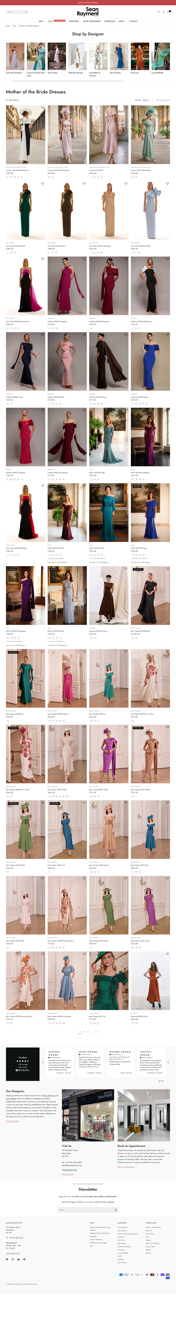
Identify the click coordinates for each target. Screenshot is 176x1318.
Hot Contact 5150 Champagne (100, 246)
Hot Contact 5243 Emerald (15, 246)
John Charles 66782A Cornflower (59, 1016)
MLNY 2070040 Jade (97, 472)
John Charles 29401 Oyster (57, 789)
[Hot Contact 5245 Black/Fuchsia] (25, 286)
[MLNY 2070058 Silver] (67, 595)
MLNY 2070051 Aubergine (16, 631)
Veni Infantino (49, 1095)
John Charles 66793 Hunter (98, 941)
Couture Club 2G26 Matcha (141, 170)
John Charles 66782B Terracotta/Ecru (19, 1016)
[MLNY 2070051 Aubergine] (25, 595)
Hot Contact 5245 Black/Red (16, 548)
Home (8, 26)
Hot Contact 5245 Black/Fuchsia (17, 321)
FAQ (147, 1237)
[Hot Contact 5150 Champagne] (108, 210)
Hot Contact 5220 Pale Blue (141, 246)
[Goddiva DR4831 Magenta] (67, 286)
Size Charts (150, 1234)
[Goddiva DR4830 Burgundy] (108, 286)
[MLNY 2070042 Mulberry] (150, 437)
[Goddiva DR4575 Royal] (150, 361)
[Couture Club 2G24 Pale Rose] (67, 134)
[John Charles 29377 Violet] (108, 754)
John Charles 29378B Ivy (14, 714)
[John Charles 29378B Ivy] (25, 678)
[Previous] (8, 81)
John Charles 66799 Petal (15, 941)
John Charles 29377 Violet (98, 789)
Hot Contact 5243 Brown (56, 246)
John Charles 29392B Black (140, 631)
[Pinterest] (26, 1259)
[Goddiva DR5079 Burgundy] (67, 437)
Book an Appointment (153, 1227)
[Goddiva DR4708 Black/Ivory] (150, 286)
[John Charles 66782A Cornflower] (67, 980)
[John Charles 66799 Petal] (25, 905)
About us (149, 1230)
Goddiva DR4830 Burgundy (99, 321)
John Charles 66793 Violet (140, 941)
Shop (41, 21)
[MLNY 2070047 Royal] (150, 512)
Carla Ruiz (121, 1240)
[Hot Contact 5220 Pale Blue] (150, 210)
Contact (133, 21)
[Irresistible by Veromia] (98, 56)
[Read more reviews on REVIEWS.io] (23, 1070)
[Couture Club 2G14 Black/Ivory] (25, 134)
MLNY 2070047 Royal (139, 548)
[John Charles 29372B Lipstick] (67, 678)
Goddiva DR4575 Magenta (15, 472)
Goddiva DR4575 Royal (139, 397)
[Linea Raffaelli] (161, 56)
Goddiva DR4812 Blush (56, 397)
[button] (43, 1062)
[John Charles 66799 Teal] (150, 829)
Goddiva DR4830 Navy (14, 397)
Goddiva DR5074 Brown (98, 397)
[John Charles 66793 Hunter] (108, 905)
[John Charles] (119, 56)
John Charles (115, 72)
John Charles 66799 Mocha (99, 865)
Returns (148, 1250)
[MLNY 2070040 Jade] (108, 437)
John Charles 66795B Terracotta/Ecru (61, 941)
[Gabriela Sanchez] (77, 56)
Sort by (138, 100)
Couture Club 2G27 (96, 170)
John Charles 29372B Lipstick (58, 714)
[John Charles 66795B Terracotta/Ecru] (67, 905)
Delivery (148, 1253)
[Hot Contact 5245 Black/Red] (25, 512)
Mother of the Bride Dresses (29, 26)
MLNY (91, 469)
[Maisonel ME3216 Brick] (150, 980)
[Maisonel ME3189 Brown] (108, 595)
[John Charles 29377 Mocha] (150, 754)
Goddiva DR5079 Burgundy (58, 472)
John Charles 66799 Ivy (97, 714)
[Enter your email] (115, 1209)
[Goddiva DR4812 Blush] (67, 361)
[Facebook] (8, 1259)
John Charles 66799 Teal (139, 865)
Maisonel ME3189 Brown (98, 631)
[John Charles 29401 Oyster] (67, 754)
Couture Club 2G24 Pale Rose (58, 170)
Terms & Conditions (153, 1243)
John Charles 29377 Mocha (140, 789)
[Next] (168, 81)
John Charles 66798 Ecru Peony (142, 714)
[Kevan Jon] (140, 56)
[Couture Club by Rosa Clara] (36, 56)
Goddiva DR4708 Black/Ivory (141, 321)
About (121, 21)
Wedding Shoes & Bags (98, 1243)
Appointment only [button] (13, 1253)
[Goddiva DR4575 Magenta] (25, 437)
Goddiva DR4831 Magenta (57, 321)
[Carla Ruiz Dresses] (15, 56)
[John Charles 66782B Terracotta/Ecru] (25, 980)
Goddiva (51, 318)
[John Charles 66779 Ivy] (108, 980)
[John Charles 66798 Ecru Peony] (150, 678)
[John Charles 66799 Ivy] (108, 678)
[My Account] (163, 12)
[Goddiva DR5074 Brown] (108, 361)
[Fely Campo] (57, 56)
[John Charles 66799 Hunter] (25, 829)
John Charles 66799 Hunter (15, 865)
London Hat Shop (96, 1239)
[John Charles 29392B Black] (150, 595)
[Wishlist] (158, 12)
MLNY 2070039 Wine (56, 548)
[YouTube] (20, 1259)
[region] (105, 1062)
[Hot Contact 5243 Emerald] (25, 210)
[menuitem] (43, 21)
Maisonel (92, 628)
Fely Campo (52, 72)
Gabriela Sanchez (75, 72)
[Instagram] (14, 1259)
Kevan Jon (135, 72)
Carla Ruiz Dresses (14, 72)
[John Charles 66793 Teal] (67, 829)
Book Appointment (92, 21)
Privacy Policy (151, 1246)
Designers (73, 21)
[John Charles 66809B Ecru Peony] (25, 754)
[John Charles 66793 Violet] (150, 905)
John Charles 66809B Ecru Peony (18, 789)
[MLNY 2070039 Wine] (67, 512)
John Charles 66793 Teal (56, 865)
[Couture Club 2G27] (108, 134)
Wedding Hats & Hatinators (100, 1233)
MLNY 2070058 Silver (56, 631)
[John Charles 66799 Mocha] (108, 829)
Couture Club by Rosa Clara (16, 167)
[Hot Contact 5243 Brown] (67, 210)
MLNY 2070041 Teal (96, 548)
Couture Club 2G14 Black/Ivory (17, 170)
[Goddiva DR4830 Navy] (25, 361)
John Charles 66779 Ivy (97, 1016)
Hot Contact (10, 243)
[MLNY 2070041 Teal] (108, 512)
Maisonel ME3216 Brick (139, 1016)
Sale (50, 21)
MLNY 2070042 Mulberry (140, 472)
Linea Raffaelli (157, 72)
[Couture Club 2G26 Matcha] (150, 134)
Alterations (109, 21)
